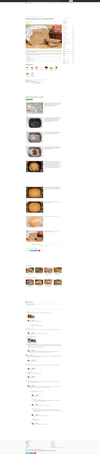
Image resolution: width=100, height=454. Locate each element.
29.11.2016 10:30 (36, 385)
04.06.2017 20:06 (36, 368)
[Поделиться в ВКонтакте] (36, 250)
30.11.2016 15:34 (38, 399)
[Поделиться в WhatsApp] (30, 250)
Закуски (69, 30)
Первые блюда (69, 26)
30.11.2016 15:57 (40, 404)
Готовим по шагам (29, 99)
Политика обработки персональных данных (57, 447)
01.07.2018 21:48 (36, 320)
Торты (69, 45)
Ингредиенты (28, 57)
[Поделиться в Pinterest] (39, 250)
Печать (37, 248)
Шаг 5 (27, 159)
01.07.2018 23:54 (36, 324)
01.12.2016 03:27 (38, 408)
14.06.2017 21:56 (36, 360)
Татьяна (28, 23)
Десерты (69, 37)
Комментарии (28, 61)
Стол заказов (53, 445)
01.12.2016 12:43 (40, 414)
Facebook (28, 443)
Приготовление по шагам (30, 59)
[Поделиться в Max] (34, 250)
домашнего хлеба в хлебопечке (55, 102)
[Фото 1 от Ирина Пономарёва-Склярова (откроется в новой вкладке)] (29, 340)
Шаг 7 (27, 200)
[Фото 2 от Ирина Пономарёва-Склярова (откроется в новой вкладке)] (33, 340)
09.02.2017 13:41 (36, 376)
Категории (66, 22)
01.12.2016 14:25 (40, 423)
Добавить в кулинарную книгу (31, 248)
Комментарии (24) (44, 245)
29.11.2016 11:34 (36, 390)
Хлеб (69, 55)
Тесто (69, 57)
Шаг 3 (27, 130)
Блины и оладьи (69, 59)
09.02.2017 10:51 (33, 372)
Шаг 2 (27, 115)
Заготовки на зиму (69, 49)
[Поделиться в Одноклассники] (37, 250)
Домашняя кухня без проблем (29, 449)
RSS (27, 448)
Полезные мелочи (69, 63)
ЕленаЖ (29, 311)
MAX (27, 442)
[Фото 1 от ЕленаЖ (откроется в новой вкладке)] (31, 316)
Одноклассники (29, 446)
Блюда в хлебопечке (69, 53)
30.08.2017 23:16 (36, 350)
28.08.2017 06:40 (38, 336)
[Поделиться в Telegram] (32, 250)
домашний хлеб (35, 53)
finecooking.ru (30, 2)
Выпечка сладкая (34, 277)
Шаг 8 (27, 214)
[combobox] (67, 18)
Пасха (69, 47)
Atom (27, 447)
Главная (53, 441)
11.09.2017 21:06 (36, 332)
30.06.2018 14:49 (32, 311)
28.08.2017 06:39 (38, 343)
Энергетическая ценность (30, 58)
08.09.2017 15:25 (32, 328)
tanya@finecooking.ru (29, 441)
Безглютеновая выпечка (69, 43)
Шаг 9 (27, 229)
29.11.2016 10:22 (32, 380)
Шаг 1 (27, 101)
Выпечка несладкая (69, 41)
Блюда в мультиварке (69, 51)
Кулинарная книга (54, 446)
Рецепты (53, 442)
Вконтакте (28, 445)
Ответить (31, 322)
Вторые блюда (69, 28)
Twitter (28, 444)
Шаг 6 (27, 185)
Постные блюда (69, 61)
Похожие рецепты (29, 60)
